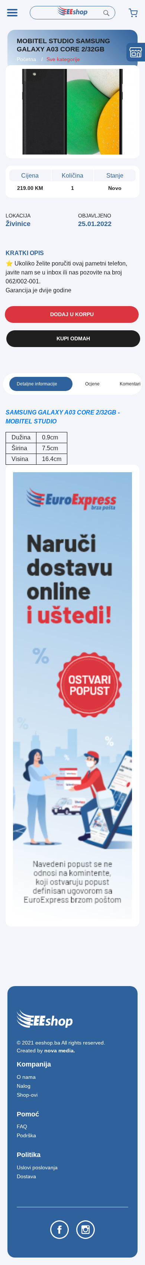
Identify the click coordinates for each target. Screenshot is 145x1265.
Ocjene (92, 384)
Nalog (23, 1086)
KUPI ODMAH (73, 338)
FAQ (22, 1126)
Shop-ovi (27, 1095)
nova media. (59, 1050)
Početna (27, 59)
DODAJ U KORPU (72, 314)
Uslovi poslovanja (37, 1167)
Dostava (26, 1176)
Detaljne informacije (37, 384)
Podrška (26, 1135)
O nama (26, 1077)
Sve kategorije (63, 59)
